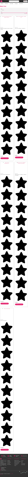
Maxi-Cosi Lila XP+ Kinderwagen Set (5, 174)
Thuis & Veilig (11, 3)
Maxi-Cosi (2, 27)
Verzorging (16, 3)
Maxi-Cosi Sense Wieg (3, 320)
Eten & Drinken (21, 3)
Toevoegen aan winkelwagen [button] (4, 158)
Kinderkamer (6, 3)
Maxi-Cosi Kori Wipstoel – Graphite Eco (20, 28)
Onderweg (2, 3)
